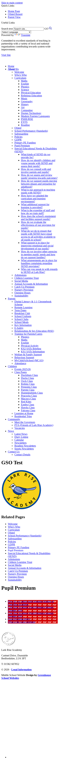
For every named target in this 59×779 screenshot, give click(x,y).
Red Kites (26, 401)
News (11, 431)
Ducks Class (27, 378)
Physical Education (31, 92)
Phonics (25, 86)
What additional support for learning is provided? (35, 206)
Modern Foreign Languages (35, 116)
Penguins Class (29, 386)
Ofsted (17, 128)
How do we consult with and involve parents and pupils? (36, 170)
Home (11, 66)
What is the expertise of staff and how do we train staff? (38, 212)
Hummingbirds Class (32, 392)
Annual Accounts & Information (31, 283)
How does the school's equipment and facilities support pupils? (38, 218)
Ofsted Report (15, 14)
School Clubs (21, 319)
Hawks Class (28, 407)
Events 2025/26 (22, 369)
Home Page (14, 11)
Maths (24, 80)
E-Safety (18, 328)
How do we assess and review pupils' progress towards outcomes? (39, 176)
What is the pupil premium (21, 622)
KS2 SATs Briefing (31, 348)
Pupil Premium (22, 145)
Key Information (23, 325)
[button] (16, 23)
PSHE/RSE (27, 119)
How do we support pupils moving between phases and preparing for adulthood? (39, 184)
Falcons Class (28, 410)
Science (25, 89)
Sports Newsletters (24, 448)
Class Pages (20, 372)
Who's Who (20, 75)
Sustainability (21, 295)
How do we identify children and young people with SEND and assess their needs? (38, 163)
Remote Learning (23, 307)
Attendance (20, 363)
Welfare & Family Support (28, 354)
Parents (11, 298)
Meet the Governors (24, 422)
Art (22, 107)
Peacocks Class (29, 395)
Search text (7, 28)
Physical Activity (30, 345)
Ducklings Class (29, 375)
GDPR (18, 139)
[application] (29, 717)
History (25, 104)
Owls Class (27, 381)
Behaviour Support (24, 357)
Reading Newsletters (25, 445)
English (25, 83)
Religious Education (31, 95)
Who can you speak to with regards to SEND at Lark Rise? (39, 271)
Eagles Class (27, 404)
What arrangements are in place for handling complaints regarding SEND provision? (39, 263)
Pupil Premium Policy (19, 619)
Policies (18, 136)
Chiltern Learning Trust (26, 278)
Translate (25, 35)
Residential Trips (23, 416)
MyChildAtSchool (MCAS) (28, 360)
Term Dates (20, 310)
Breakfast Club (22, 313)
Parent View (14, 17)
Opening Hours (22, 292)
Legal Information (21, 669)
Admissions (20, 275)
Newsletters (20, 442)
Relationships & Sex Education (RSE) (34, 331)
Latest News (20, 434)
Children (12, 366)
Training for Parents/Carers (28, 334)
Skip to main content (12, 2)
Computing (27, 110)
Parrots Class (27, 389)
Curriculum (20, 78)
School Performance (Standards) (31, 130)
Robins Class (28, 384)
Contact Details (22, 454)
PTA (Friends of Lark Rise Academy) (33, 425)
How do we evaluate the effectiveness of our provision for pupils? (38, 225)
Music (24, 98)
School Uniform (22, 316)
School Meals (21, 322)
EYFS (24, 122)
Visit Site (6, 55)
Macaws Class (28, 398)
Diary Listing (21, 437)
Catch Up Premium (24, 286)
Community (14, 419)
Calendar (19, 439)
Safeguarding (21, 133)
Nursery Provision (23, 289)
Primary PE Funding (25, 142)
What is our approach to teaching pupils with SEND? (38, 191)
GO (46, 28)
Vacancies (19, 428)
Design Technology (31, 113)
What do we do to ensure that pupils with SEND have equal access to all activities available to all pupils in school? (38, 235)
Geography (27, 101)
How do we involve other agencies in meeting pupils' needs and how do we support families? (39, 254)
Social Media (21, 281)
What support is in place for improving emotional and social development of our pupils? (37, 245)
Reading (25, 125)
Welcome (19, 72)
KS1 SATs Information (33, 351)
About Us (13, 69)
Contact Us (14, 451)
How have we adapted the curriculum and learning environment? (34, 198)
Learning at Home (23, 413)
